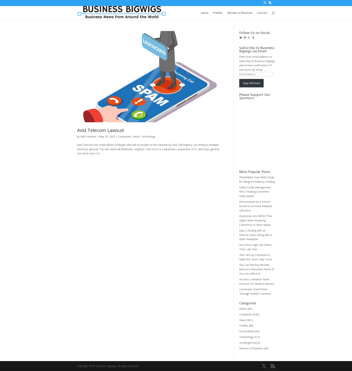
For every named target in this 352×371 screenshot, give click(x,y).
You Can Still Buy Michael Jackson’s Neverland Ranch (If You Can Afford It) (256, 269)
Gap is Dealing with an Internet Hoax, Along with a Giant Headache (255, 235)
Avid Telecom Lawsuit (100, 130)
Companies (124, 136)
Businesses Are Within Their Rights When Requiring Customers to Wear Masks (255, 220)
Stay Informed (251, 83)
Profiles (218, 13)
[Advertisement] (255, 115)
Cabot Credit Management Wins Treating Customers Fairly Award (255, 192)
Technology (148, 136)
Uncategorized (247, 342)
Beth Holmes (88, 136)
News (136, 136)
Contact (262, 13)
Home (204, 13)
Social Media (246, 331)
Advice (243, 308)
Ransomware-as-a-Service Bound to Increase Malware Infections (255, 206)
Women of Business (239, 13)
